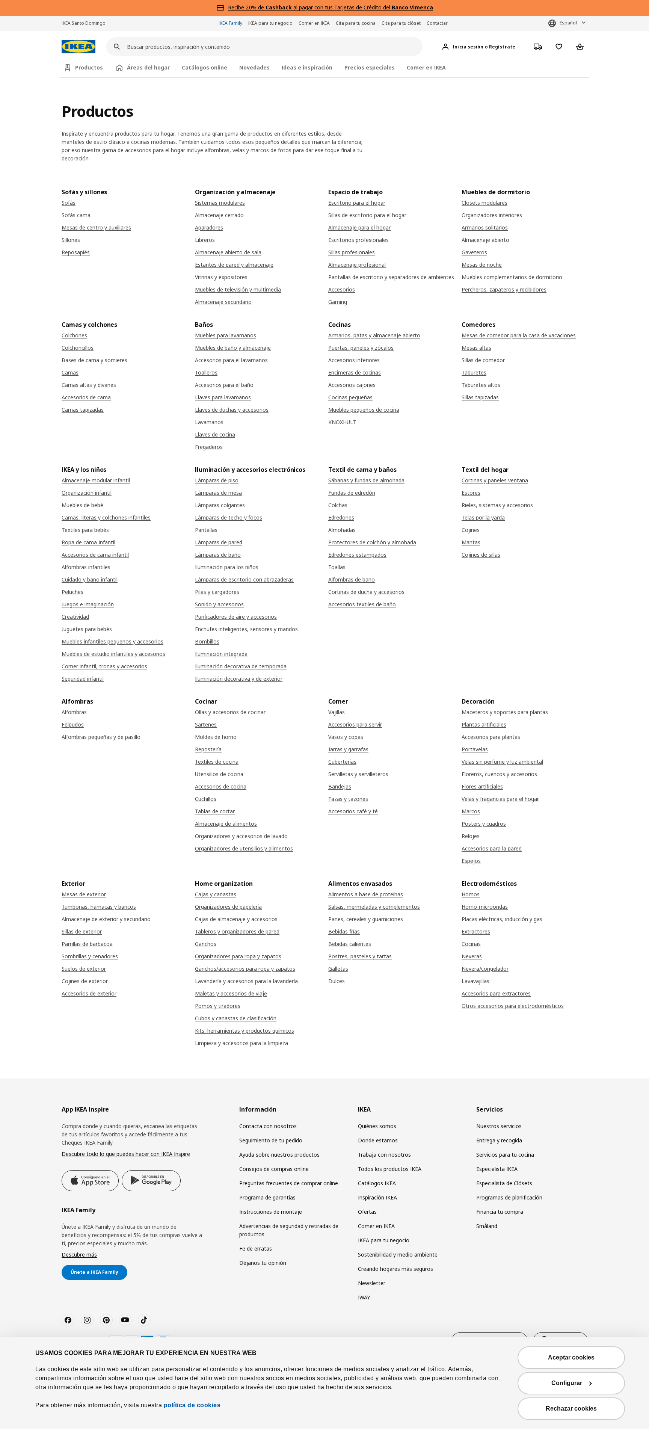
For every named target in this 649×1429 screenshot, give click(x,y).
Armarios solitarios (485, 227)
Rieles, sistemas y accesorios (497, 505)
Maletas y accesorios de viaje (231, 993)
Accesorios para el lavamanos (231, 360)
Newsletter (371, 1283)
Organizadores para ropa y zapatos (238, 956)
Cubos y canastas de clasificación (235, 1018)
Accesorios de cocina (220, 786)
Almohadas (342, 529)
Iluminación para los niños (226, 567)
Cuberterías (342, 761)
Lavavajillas (475, 981)
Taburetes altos (481, 384)
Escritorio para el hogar (356, 202)
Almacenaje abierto (485, 239)
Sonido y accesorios (219, 604)
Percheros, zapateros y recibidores (504, 289)
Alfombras (74, 712)
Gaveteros (474, 252)
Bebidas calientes (349, 943)
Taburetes (474, 372)
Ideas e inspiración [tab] (307, 67)
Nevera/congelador (485, 968)
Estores (471, 492)
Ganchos (205, 943)
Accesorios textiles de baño (362, 604)
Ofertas (367, 1211)
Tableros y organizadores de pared (237, 931)
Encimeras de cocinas (354, 372)
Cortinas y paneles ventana (495, 480)
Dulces (336, 981)
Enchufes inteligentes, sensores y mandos (246, 629)
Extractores (476, 931)
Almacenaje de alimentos (226, 823)
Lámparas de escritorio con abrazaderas (244, 579)
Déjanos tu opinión (262, 1262)
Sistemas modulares (220, 202)
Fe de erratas (255, 1248)
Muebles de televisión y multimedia (238, 289)
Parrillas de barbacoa (87, 943)
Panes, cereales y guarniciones (365, 919)
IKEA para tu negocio (270, 23)
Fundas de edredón (351, 492)
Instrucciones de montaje (270, 1211)
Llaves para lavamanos (223, 397)
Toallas (337, 567)
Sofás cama (76, 215)
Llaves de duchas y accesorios (232, 409)
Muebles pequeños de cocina (363, 409)
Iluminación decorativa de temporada (241, 666)
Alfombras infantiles (86, 567)
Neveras (472, 956)
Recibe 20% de (247, 7)
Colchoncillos (78, 347)
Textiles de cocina (216, 761)
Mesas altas (476, 347)
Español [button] (568, 23)
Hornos (471, 894)
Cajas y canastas (215, 894)
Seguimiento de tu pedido (270, 1140)
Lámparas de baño (218, 554)
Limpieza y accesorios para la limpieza (241, 1043)
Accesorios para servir (355, 724)
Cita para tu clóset (401, 23)
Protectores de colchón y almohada (372, 542)
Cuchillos (205, 798)
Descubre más (79, 1254)
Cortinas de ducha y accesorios (366, 591)
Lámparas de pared (218, 542)
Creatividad (75, 616)
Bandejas (339, 786)
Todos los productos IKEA (389, 1168)
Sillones (71, 239)
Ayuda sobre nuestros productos (279, 1154)
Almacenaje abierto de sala (228, 252)
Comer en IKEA (314, 23)
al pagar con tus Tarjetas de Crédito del (349, 7)
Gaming (337, 301)
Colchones (74, 335)
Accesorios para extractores (496, 993)
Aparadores (209, 227)
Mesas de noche (482, 264)
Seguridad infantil (83, 678)
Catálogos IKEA (377, 1183)
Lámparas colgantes (220, 505)
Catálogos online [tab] (204, 67)
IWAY (364, 1297)
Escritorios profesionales (358, 239)
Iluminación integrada (221, 653)
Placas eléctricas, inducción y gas (502, 919)
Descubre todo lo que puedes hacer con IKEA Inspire (126, 1153)
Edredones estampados (357, 554)
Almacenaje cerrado (219, 215)
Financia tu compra (499, 1211)
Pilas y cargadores (217, 591)
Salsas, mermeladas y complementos (374, 906)
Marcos (471, 811)
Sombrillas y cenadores (90, 956)
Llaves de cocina (215, 434)
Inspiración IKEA (377, 1197)
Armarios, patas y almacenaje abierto (374, 335)
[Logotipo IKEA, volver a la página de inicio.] (78, 47)
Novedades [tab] (254, 67)
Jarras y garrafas (348, 749)
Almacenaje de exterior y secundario (106, 919)
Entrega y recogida (499, 1140)
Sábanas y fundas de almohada (366, 480)
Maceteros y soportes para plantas (505, 712)
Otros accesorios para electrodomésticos (513, 1005)
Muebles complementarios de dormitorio (512, 277)
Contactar (437, 23)
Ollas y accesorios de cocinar (230, 712)
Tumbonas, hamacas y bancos (99, 906)
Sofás (68, 202)
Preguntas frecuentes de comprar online (288, 1183)
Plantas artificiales (484, 724)
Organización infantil (87, 492)
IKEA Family (230, 23)
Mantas (471, 542)
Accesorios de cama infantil (95, 554)
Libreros (205, 239)
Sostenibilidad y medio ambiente (398, 1254)
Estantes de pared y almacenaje (234, 264)
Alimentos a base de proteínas (365, 894)
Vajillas (336, 712)
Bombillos (207, 641)
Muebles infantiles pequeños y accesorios (112, 641)
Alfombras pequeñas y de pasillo (101, 736)
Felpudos (73, 724)
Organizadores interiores (492, 215)
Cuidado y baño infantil (90, 579)
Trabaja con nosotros (384, 1154)
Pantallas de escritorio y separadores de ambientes (391, 277)
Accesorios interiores (354, 360)
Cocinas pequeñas (350, 397)
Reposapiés (76, 252)
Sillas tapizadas (480, 397)
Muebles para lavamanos (225, 335)
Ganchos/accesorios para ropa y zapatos (245, 968)
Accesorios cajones (352, 384)
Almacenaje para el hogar (359, 227)
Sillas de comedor (483, 360)
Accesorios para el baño (224, 384)
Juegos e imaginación (88, 604)
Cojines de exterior (85, 981)
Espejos (471, 860)
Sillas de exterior (82, 931)
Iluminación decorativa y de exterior (238, 678)
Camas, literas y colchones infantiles (106, 517)
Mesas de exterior (84, 894)
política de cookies (192, 1405)
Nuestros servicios (499, 1126)
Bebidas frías (344, 931)
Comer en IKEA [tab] (426, 67)
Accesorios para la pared (492, 848)
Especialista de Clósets (504, 1183)
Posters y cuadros (484, 823)
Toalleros (206, 372)
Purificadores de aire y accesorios (236, 616)
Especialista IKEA (497, 1168)
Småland (486, 1226)
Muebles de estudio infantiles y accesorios (113, 653)
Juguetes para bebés (87, 629)
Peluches (72, 591)
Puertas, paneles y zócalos (361, 347)
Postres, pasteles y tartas (360, 956)
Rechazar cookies (571, 1408)
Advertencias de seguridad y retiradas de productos (288, 1230)
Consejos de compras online (274, 1168)
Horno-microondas (485, 906)
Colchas (337, 505)
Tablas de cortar (215, 811)
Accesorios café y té (353, 811)
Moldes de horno (216, 736)
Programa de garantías (267, 1197)
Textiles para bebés (85, 529)
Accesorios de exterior (89, 993)
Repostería (208, 749)
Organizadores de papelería (228, 906)
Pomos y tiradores (217, 1005)
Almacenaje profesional (357, 264)
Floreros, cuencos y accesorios (499, 774)
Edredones (341, 517)
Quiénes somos (377, 1126)
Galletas (338, 968)
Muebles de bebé (82, 505)
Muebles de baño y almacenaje (233, 347)
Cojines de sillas (481, 554)
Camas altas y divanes (89, 384)
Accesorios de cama (86, 397)
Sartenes (206, 724)
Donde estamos (378, 1140)
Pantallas (206, 529)
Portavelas (475, 749)
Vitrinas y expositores (221, 277)
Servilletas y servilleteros (358, 774)
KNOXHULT (342, 422)
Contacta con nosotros (268, 1126)
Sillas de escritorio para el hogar (367, 215)
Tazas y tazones (348, 798)
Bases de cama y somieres (94, 360)
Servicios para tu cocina (505, 1154)
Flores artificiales (482, 786)
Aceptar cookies (571, 1357)
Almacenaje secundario (223, 301)
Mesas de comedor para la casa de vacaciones (519, 335)
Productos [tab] (89, 67)
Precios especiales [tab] (369, 67)
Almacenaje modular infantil (96, 480)
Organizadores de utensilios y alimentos (244, 848)
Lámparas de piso (216, 480)
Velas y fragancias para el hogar (500, 798)
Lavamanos (209, 422)
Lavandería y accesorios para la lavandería (246, 981)
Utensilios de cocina (219, 774)
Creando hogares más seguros (395, 1268)
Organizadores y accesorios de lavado (241, 836)
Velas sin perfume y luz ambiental (502, 761)
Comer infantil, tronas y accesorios (104, 666)
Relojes (471, 836)
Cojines (471, 529)
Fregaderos (209, 446)
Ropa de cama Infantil (88, 542)
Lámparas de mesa (218, 492)
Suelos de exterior (84, 968)
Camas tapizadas (83, 409)
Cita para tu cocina (356, 23)
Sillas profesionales (351, 252)
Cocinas (471, 943)
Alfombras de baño (351, 579)
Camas (70, 372)
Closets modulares (484, 202)
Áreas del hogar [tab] (148, 67)
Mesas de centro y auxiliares (96, 227)
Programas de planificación (509, 1197)
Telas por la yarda (483, 517)
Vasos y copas (345, 736)
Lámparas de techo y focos (228, 517)
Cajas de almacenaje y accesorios (236, 919)
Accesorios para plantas (491, 736)
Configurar (566, 1383)
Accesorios (341, 289)
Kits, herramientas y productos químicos (244, 1030)
